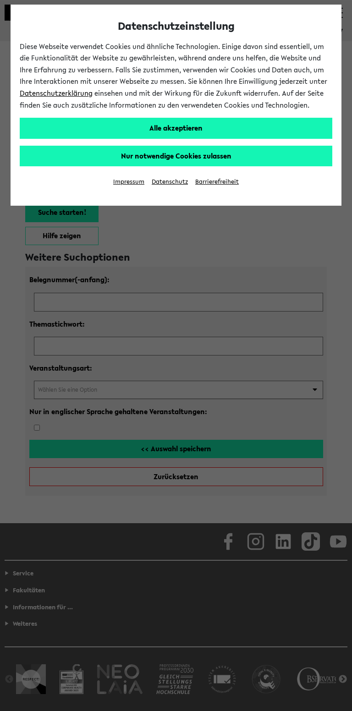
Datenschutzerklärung (56, 93)
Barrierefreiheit (217, 181)
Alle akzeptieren (176, 128)
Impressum (128, 181)
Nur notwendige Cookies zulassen (176, 156)
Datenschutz (170, 181)
